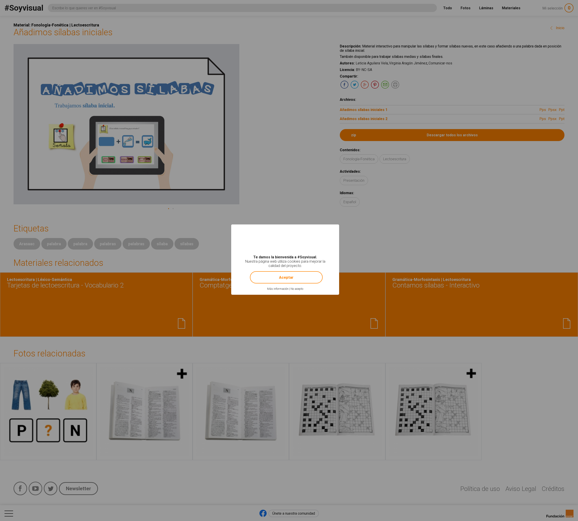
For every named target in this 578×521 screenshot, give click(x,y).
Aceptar (286, 277)
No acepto (297, 288)
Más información (278, 288)
